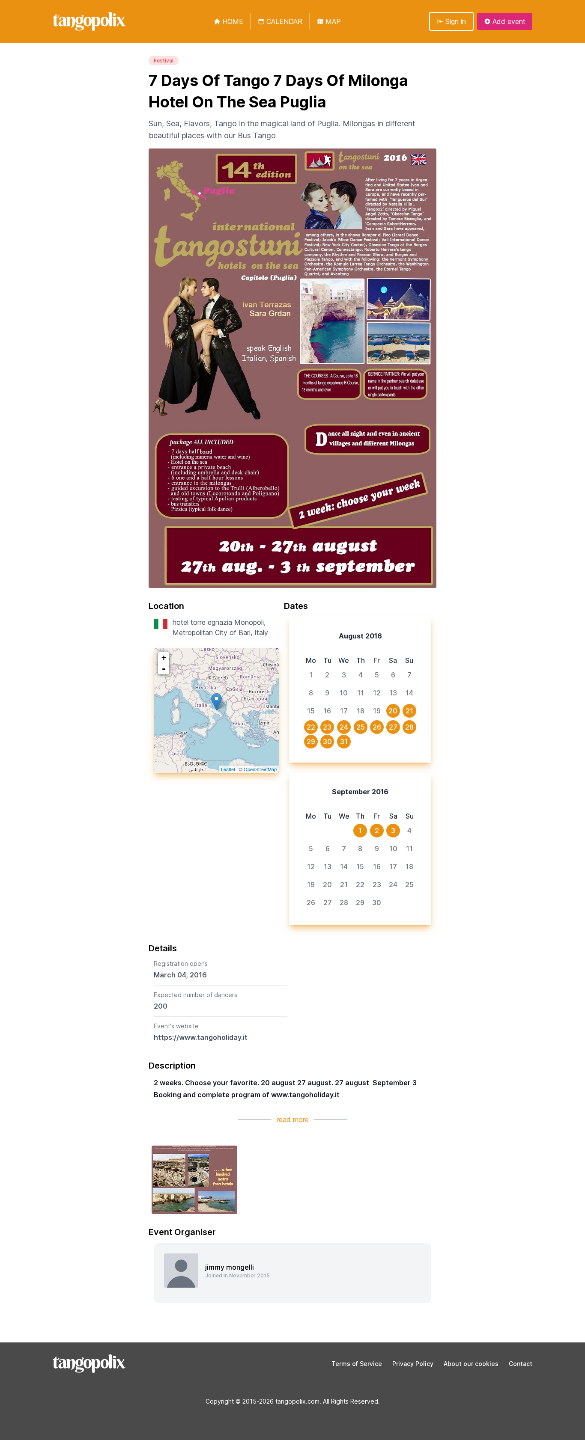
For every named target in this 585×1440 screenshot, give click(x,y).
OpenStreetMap (260, 769)
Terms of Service (356, 1363)
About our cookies (471, 1363)
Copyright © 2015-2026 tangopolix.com (262, 1401)
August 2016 (360, 636)
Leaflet (228, 769)
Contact (520, 1363)
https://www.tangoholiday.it (201, 1037)
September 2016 (360, 791)
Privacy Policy (412, 1363)
